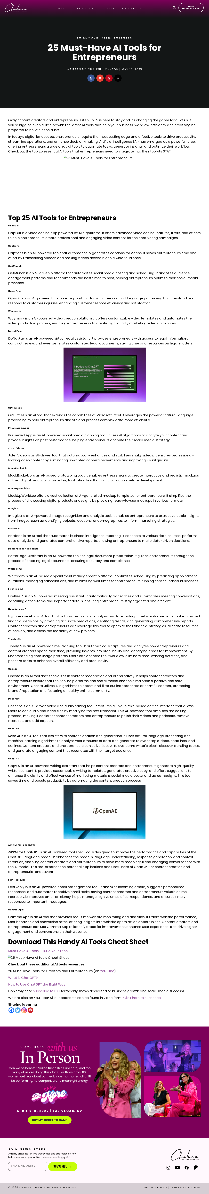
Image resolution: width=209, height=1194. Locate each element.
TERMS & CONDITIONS (185, 1187)
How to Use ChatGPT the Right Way (36, 984)
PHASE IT (132, 8)
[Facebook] (11, 1010)
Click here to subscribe (142, 997)
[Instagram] (24, 1010)
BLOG (64, 8)
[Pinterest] (30, 1010)
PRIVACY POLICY (156, 1187)
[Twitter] (18, 1010)
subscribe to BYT (46, 991)
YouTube (107, 971)
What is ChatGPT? (23, 977)
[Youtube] (177, 1167)
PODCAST (87, 8)
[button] (91, 78)
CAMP (110, 8)
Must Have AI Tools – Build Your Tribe (38, 951)
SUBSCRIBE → (62, 1166)
